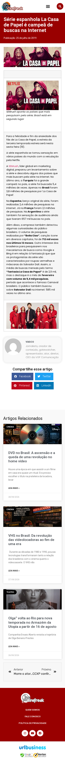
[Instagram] (25, 733)
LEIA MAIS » (14, 488)
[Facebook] (40, 733)
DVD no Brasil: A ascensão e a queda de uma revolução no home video (31, 457)
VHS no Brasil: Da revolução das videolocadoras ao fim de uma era (31, 540)
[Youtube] (32, 733)
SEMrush (13, 166)
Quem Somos (32, 710)
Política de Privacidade (32, 723)
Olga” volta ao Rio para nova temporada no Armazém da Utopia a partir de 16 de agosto (32, 622)
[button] (48, 6)
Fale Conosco (32, 716)
